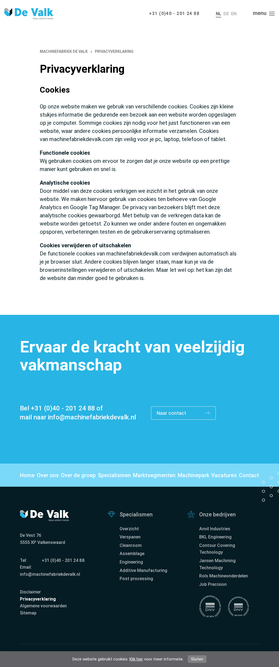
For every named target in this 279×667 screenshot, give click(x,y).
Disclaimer (30, 592)
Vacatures (224, 475)
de (226, 13)
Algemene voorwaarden (43, 605)
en (233, 13)
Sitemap (28, 613)
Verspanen (130, 537)
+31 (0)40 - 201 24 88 (174, 13)
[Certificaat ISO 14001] (238, 606)
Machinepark (193, 475)
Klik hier (136, 659)
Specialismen (114, 475)
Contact (249, 475)
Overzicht (129, 528)
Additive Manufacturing (143, 570)
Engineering (131, 562)
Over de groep (78, 475)
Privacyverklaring (38, 599)
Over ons (48, 475)
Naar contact (172, 413)
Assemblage (132, 553)
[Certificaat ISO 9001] (210, 606)
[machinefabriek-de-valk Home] (28, 13)
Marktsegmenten (154, 475)
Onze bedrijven (217, 514)
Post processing (136, 578)
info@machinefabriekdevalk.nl (92, 417)
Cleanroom (131, 545)
